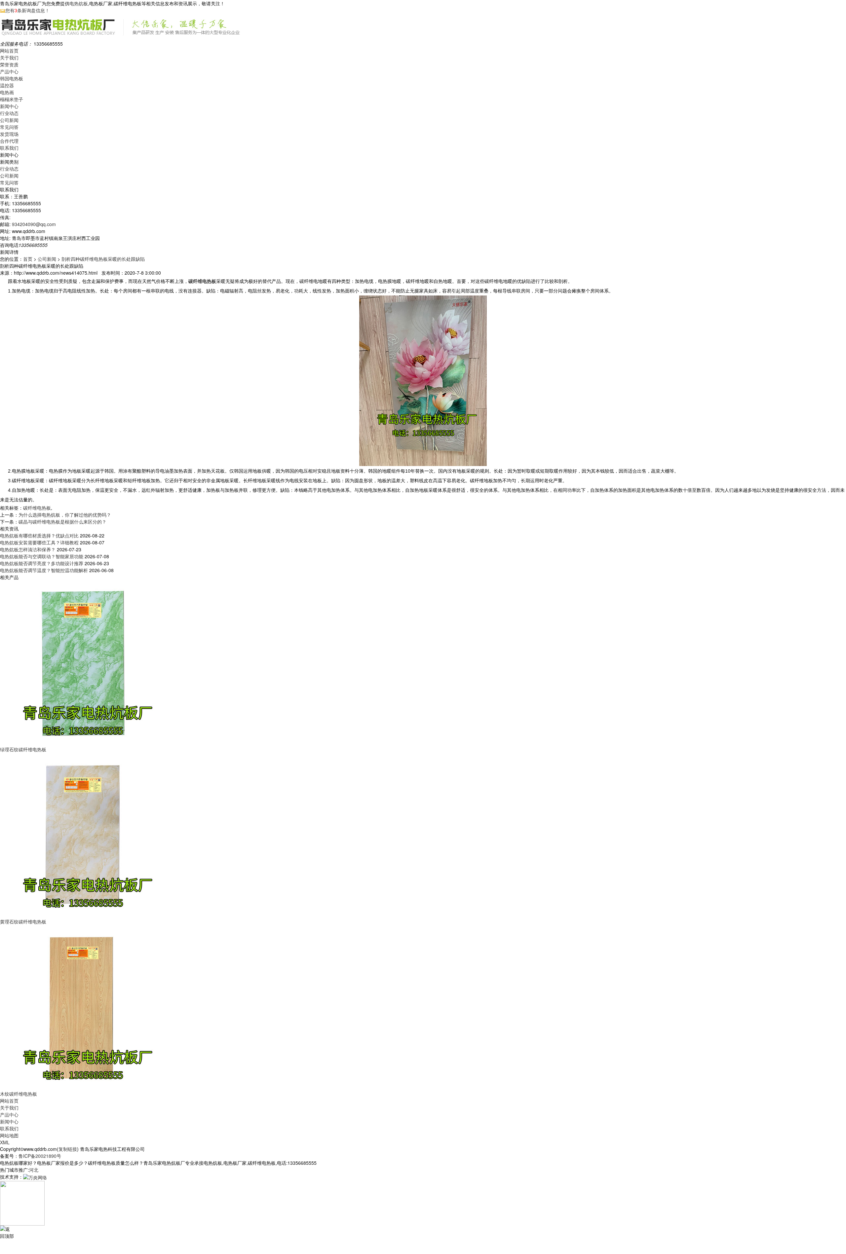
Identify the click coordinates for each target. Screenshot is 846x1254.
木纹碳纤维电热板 (18, 1093)
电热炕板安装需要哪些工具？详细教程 (39, 542)
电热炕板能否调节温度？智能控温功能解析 (44, 570)
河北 (33, 1169)
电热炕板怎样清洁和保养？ (28, 549)
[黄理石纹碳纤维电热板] (82, 834)
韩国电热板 (11, 78)
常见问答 (9, 127)
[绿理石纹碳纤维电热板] (82, 662)
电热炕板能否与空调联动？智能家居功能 (41, 556)
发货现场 (9, 134)
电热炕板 (78, 3)
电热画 (7, 92)
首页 (27, 258)
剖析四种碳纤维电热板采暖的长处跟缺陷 (103, 258)
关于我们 (9, 57)
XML (5, 1142)
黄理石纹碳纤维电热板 (23, 921)
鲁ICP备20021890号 (40, 1156)
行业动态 (9, 113)
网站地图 (9, 1135)
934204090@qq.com (34, 224)
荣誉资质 (9, 64)
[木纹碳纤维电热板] (82, 1006)
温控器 (7, 85)
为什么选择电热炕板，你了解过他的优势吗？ (65, 514)
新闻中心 (9, 106)
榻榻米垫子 (11, 99)
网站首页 (9, 50)
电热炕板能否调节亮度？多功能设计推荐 (41, 563)
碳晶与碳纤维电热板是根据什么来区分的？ (62, 521)
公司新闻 (9, 120)
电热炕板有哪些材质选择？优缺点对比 (39, 535)
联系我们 (9, 147)
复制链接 (67, 1149)
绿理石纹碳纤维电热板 (23, 749)
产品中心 (9, 71)
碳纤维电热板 (37, 507)
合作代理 (9, 140)
